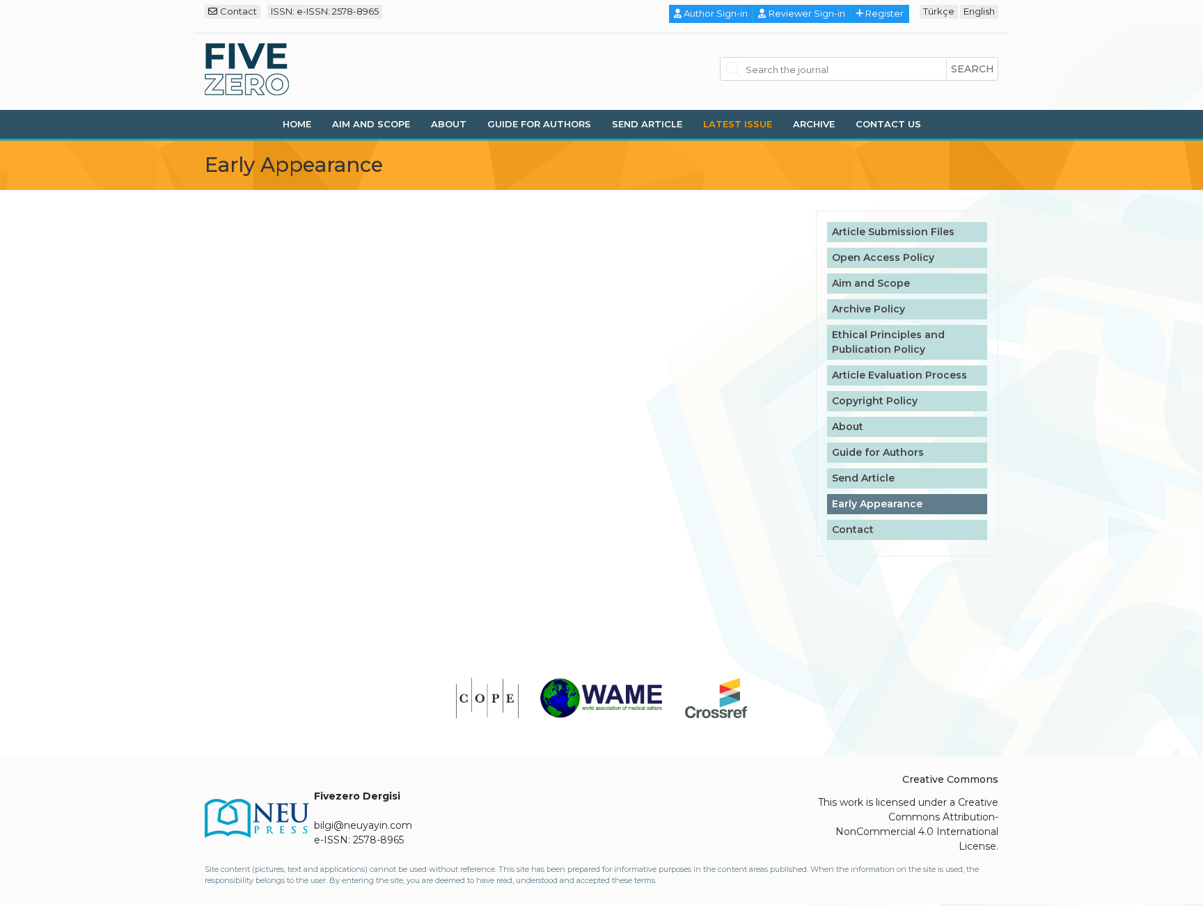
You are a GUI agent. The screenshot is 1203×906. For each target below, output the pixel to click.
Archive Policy (868, 309)
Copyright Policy (875, 401)
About (448, 123)
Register (884, 13)
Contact (238, 11)
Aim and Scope (371, 123)
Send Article (647, 123)
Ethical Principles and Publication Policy (888, 342)
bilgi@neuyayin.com (363, 825)
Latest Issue (737, 123)
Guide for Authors (539, 123)
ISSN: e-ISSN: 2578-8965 (325, 11)
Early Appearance (877, 504)
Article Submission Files (893, 231)
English (979, 11)
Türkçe (938, 11)
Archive (814, 123)
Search (972, 69)
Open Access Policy (883, 257)
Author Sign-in (716, 13)
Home (297, 123)
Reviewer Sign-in (807, 13)
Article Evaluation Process (899, 375)
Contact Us (888, 123)
